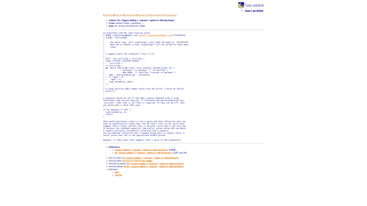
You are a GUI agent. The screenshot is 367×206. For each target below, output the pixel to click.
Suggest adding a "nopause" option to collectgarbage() (141, 150)
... (142, 23)
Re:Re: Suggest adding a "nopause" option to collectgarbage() (154, 166)
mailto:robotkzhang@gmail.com (156, 35)
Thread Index (169, 15)
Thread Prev (130, 15)
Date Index (156, 15)
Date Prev (108, 15)
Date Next (119, 15)
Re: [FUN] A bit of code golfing (137, 161)
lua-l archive (254, 11)
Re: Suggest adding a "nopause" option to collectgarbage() (143, 152)
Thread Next (143, 15)
